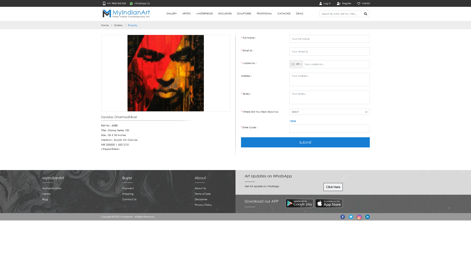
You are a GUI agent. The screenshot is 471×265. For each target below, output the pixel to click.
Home (105, 25)
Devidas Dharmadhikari (119, 117)
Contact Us (129, 199)
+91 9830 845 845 (116, 3)
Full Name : (248, 37)
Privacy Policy (203, 204)
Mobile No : (248, 63)
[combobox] (296, 64)
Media (46, 193)
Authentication (51, 188)
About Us (200, 188)
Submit (305, 142)
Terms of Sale (203, 193)
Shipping (127, 193)
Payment (128, 188)
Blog (45, 199)
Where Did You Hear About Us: (260, 111)
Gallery (118, 25)
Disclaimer (201, 199)
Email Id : (247, 50)
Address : (246, 75)
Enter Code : (249, 127)
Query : (246, 93)
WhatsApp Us (142, 3)
